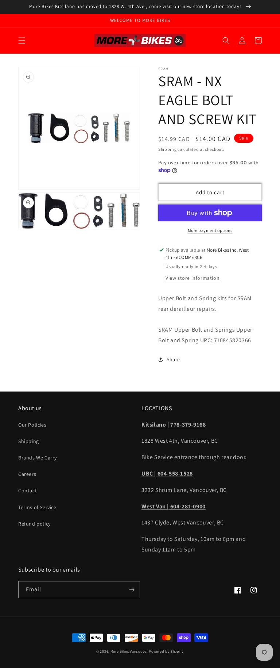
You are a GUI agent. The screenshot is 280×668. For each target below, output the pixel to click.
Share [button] (173, 359)
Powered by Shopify (166, 651)
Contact (27, 490)
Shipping (167, 149)
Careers (27, 474)
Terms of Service (37, 507)
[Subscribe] (132, 589)
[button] (22, 41)
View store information (192, 278)
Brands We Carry (37, 457)
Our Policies (32, 424)
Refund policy (34, 523)
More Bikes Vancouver (129, 651)
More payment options (210, 230)
